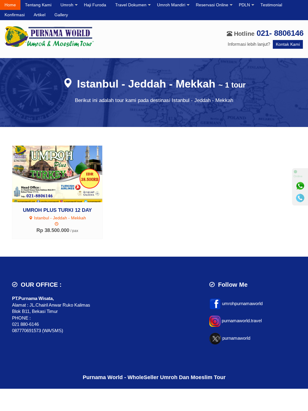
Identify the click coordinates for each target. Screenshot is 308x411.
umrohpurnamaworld (242, 303)
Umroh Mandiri (171, 5)
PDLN (244, 5)
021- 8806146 (280, 33)
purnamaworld (236, 338)
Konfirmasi (15, 15)
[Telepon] (300, 197)
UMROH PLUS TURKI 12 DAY (57, 210)
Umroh (66, 5)
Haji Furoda (95, 5)
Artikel (39, 15)
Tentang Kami (38, 5)
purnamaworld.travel (242, 320)
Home (10, 5)
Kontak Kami (288, 44)
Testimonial (271, 5)
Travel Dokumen (130, 5)
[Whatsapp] (300, 185)
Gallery (61, 15)
